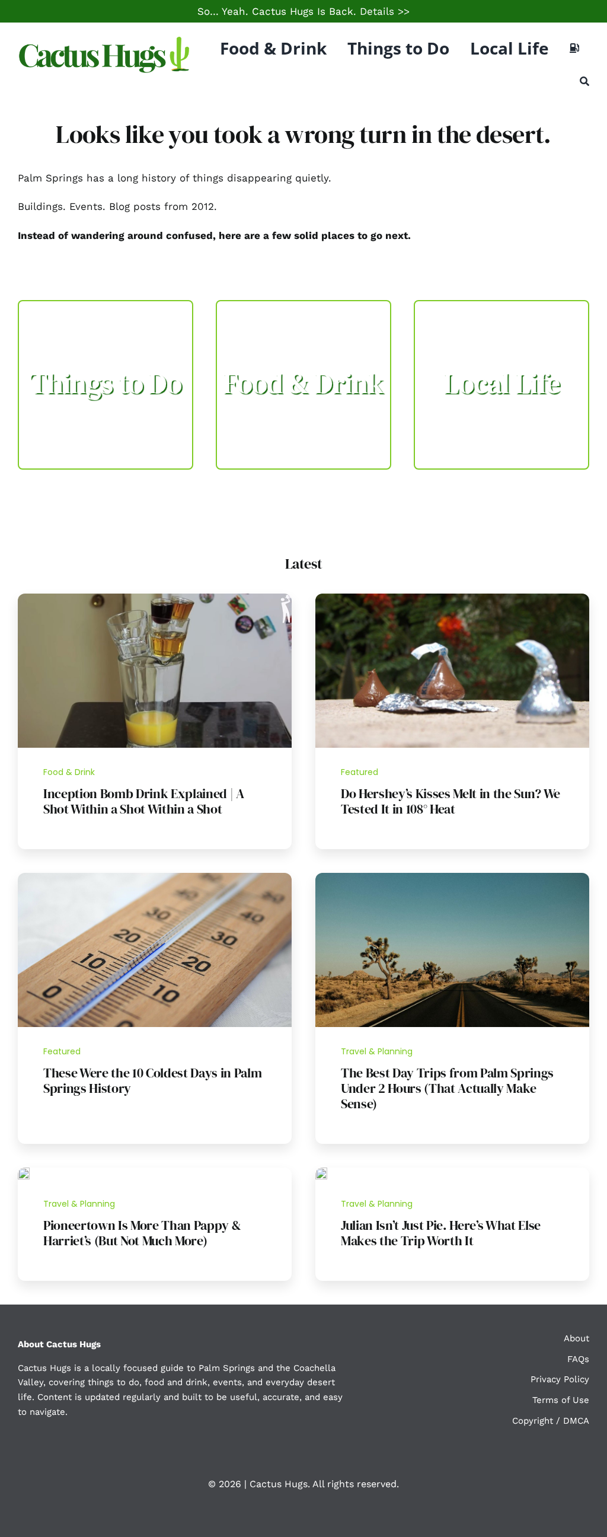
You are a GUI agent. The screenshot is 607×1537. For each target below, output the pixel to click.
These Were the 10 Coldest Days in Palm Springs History (152, 1080)
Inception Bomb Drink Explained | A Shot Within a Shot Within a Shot (143, 801)
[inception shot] (155, 598)
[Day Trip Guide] (452, 878)
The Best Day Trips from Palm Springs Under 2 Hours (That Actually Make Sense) (447, 1088)
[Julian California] (321, 1172)
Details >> (385, 11)
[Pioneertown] (24, 1172)
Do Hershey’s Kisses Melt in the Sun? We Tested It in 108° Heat (450, 801)
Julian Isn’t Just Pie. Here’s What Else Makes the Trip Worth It (441, 1232)
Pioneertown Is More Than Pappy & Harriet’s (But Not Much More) (142, 1232)
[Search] (584, 81)
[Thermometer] (155, 878)
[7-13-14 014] (452, 598)
